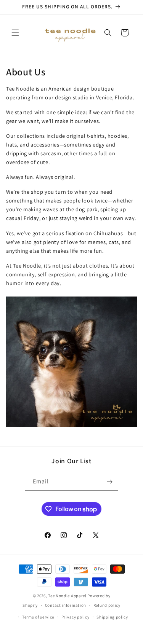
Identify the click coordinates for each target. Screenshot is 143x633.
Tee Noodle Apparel (67, 595)
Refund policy (107, 605)
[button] (15, 32)
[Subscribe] (109, 482)
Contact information (65, 605)
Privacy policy (75, 617)
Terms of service (38, 617)
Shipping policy (112, 617)
